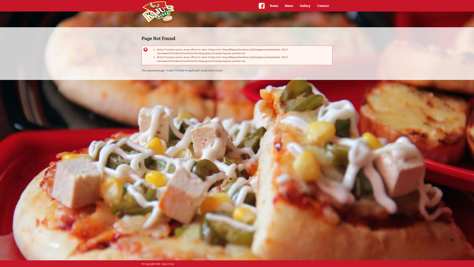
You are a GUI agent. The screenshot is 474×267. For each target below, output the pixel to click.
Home (274, 6)
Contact (323, 6)
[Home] (158, 12)
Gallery (305, 6)
